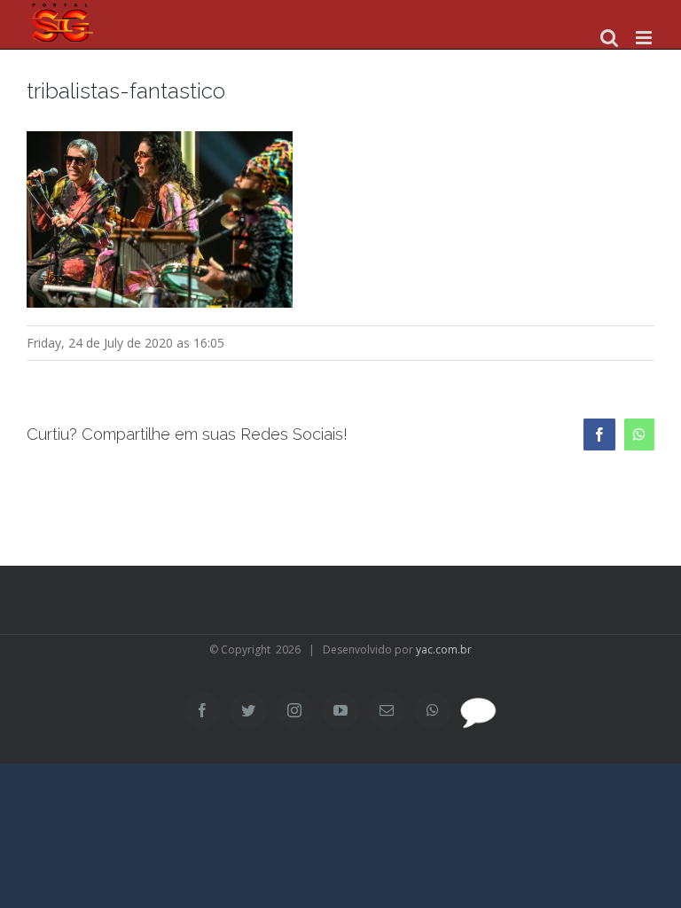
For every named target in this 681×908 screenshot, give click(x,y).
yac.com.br (444, 649)
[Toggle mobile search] (609, 37)
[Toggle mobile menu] (645, 37)
